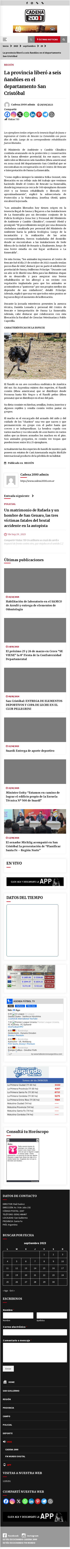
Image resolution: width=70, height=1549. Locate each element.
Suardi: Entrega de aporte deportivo (30, 750)
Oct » (12, 1290)
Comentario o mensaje (17, 1340)
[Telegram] (45, 114)
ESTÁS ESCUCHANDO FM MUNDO (19, 1542)
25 (7, 1281)
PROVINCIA (8, 1407)
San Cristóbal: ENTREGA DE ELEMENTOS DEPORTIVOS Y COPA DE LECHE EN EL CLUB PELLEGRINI (34, 704)
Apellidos (41, 1320)
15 (44, 1268)
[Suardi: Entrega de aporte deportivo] (35, 729)
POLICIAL (10, 504)
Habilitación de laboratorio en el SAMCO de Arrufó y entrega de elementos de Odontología (34, 605)
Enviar (8, 1368)
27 (26, 1281)
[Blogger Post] (52, 114)
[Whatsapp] (26, 114)
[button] (31, 39)
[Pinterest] (39, 114)
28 (35, 1281)
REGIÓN (9, 64)
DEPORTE (8, 1433)
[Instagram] (13, 114)
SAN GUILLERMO (11, 1390)
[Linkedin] (32, 114)
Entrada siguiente (16, 496)
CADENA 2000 (11, 1449)
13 (26, 1268)
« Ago (5, 1290)
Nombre (8, 1310)
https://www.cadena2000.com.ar (37, 481)
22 (44, 1275)
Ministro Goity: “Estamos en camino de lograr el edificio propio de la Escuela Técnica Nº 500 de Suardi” (33, 796)
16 (53, 1268)
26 (16, 1281)
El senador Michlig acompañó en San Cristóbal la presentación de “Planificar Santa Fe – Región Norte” (33, 846)
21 (35, 1275)
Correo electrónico (15, 1326)
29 (44, 1281)
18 (7, 1275)
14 (35, 1268)
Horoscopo (34, 1181)
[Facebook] (7, 114)
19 (16, 1275)
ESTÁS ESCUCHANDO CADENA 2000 (20, 1539)
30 (53, 1281)
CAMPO (6, 1416)
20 (26, 1275)
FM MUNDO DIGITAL (15, 1456)
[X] (20, 114)
